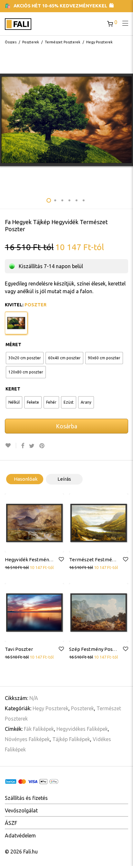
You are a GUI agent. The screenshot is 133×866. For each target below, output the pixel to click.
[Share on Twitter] (32, 446)
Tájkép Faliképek (71, 739)
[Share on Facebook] (22, 446)
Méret (13, 344)
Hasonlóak (25, 479)
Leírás (64, 479)
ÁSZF (11, 823)
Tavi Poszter (19, 649)
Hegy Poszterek (99, 42)
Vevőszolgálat (21, 810)
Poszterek (30, 42)
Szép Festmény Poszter (95, 649)
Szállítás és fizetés (26, 798)
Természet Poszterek (62, 42)
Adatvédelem (20, 835)
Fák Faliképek (39, 729)
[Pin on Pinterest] (42, 446)
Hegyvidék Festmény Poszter (37, 559)
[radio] (24, 358)
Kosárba (66, 426)
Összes (10, 42)
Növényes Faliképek (27, 739)
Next (126, 119)
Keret (12, 388)
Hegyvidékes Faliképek (82, 729)
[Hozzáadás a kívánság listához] (10, 445)
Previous (6, 119)
